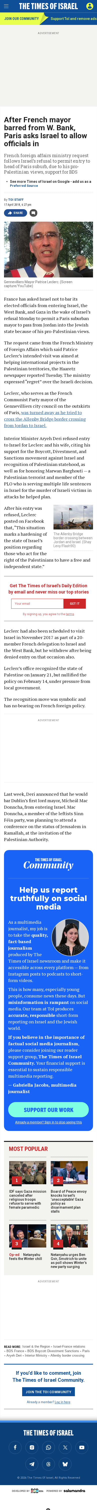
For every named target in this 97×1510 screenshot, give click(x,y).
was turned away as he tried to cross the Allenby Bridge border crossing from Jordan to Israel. (45, 418)
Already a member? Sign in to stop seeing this (48, 1122)
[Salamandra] (74, 1490)
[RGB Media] (38, 1491)
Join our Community (21, 19)
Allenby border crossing (67, 1355)
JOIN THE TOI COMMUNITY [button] (48, 1391)
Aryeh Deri (14, 1355)
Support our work (48, 1109)
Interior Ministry (36, 1355)
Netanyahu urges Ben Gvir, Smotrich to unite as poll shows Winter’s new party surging (69, 1261)
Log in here (62, 1402)
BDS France (15, 1351)
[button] (89, 6)
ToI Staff (16, 199)
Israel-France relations (69, 1346)
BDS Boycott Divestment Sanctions (53, 1351)
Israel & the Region (36, 1346)
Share (18, 213)
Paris (86, 1351)
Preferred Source (24, 186)
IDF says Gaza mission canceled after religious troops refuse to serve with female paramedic (27, 1199)
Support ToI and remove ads (74, 19)
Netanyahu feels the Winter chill (25, 1257)
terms (70, 614)
